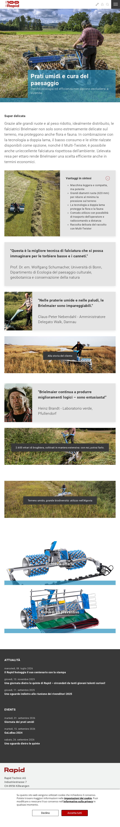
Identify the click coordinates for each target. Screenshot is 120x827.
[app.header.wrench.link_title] (97, 4)
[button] (107, 4)
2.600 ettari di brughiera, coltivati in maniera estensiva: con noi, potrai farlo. (60, 447)
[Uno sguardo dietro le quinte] (60, 741)
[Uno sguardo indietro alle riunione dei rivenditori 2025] (60, 692)
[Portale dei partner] (102, 4)
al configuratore (22, 574)
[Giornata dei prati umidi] (60, 720)
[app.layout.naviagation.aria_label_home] (12, 4)
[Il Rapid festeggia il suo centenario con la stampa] (60, 670)
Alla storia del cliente (60, 355)
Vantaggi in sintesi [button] (78, 178)
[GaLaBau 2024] (60, 731)
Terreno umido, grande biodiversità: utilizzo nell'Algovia (60, 500)
